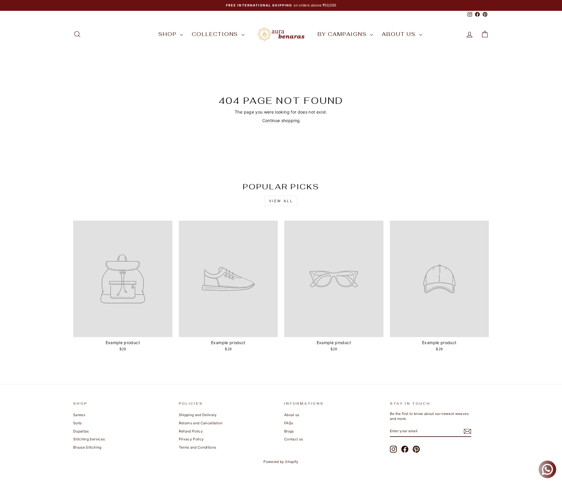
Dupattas (81, 431)
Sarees (79, 415)
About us (399, 34)
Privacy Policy (191, 439)
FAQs (288, 423)
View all (281, 201)
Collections (216, 34)
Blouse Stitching (87, 447)
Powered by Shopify (280, 461)
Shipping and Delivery (198, 415)
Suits (77, 423)
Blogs (289, 431)
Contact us (293, 439)
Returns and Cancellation (200, 423)
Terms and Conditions (197, 447)
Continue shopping (281, 120)
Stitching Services (89, 439)
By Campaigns (343, 34)
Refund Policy (191, 431)
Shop (168, 34)
